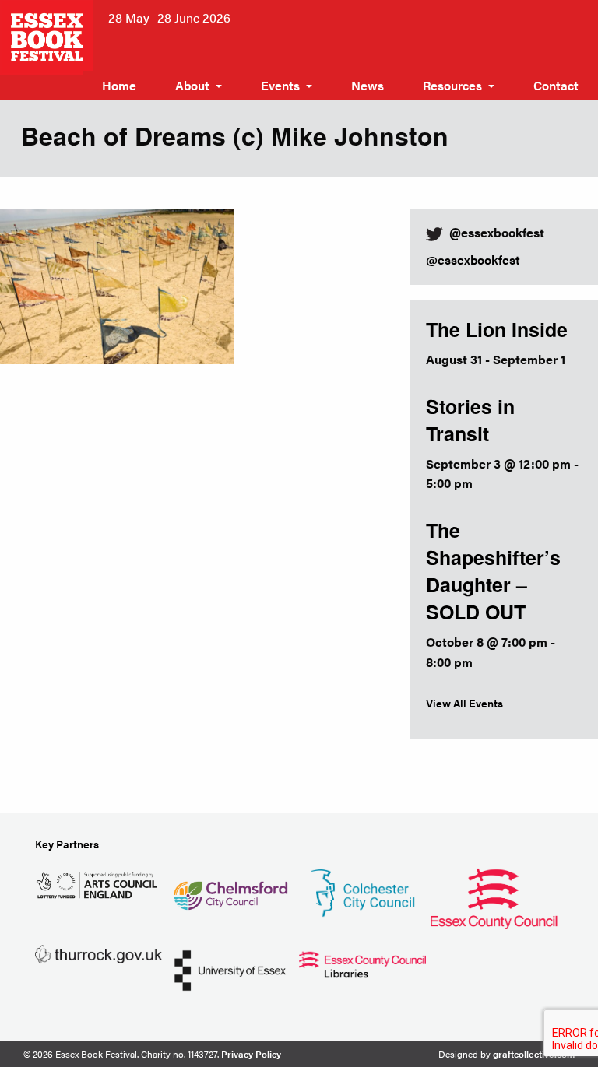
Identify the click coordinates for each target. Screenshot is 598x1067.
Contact (556, 85)
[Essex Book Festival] (48, 35)
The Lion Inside (497, 329)
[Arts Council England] (98, 884)
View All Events (464, 703)
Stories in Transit (470, 420)
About (192, 85)
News (367, 85)
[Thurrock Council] (98, 953)
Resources (452, 85)
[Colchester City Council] (362, 891)
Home (119, 85)
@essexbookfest (473, 260)
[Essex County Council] (494, 896)
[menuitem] (119, 85)
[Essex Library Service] (362, 962)
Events (280, 85)
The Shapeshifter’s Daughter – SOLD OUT (493, 571)
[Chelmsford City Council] (230, 889)
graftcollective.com (534, 1054)
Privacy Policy (251, 1054)
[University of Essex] (230, 968)
